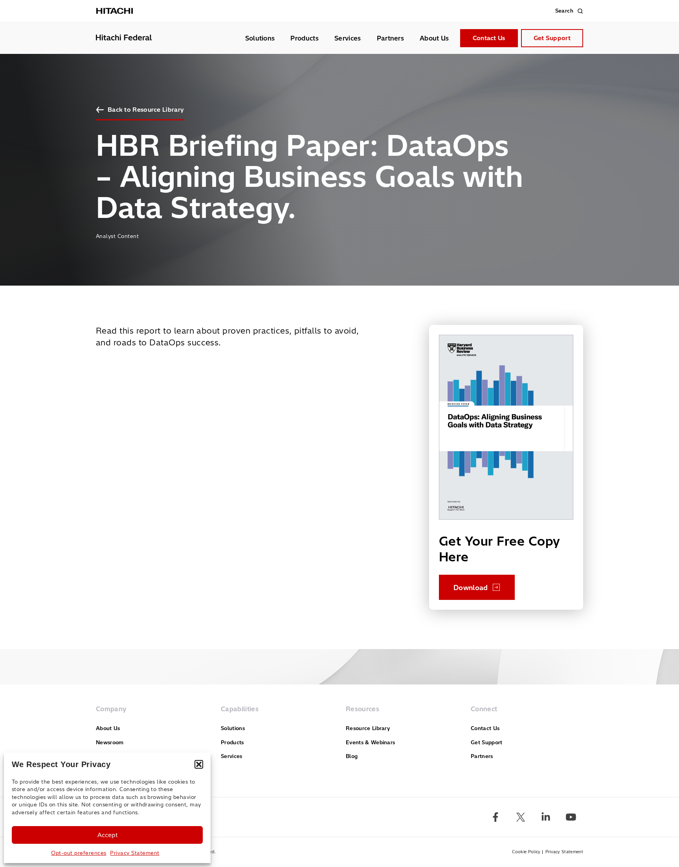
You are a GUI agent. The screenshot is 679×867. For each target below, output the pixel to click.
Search (564, 10)
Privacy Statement (134, 853)
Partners (390, 38)
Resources (362, 709)
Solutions (260, 38)
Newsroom (110, 742)
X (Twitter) (520, 817)
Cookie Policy (526, 851)
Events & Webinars (370, 742)
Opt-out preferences (78, 853)
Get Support (552, 38)
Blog (352, 756)
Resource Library (368, 728)
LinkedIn (546, 817)
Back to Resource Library (146, 109)
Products (304, 38)
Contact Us (489, 38)
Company (111, 709)
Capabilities (240, 709)
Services (347, 38)
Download (470, 587)
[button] (199, 764)
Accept (107, 835)
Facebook (495, 817)
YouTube (571, 817)
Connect (484, 709)
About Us (434, 38)
